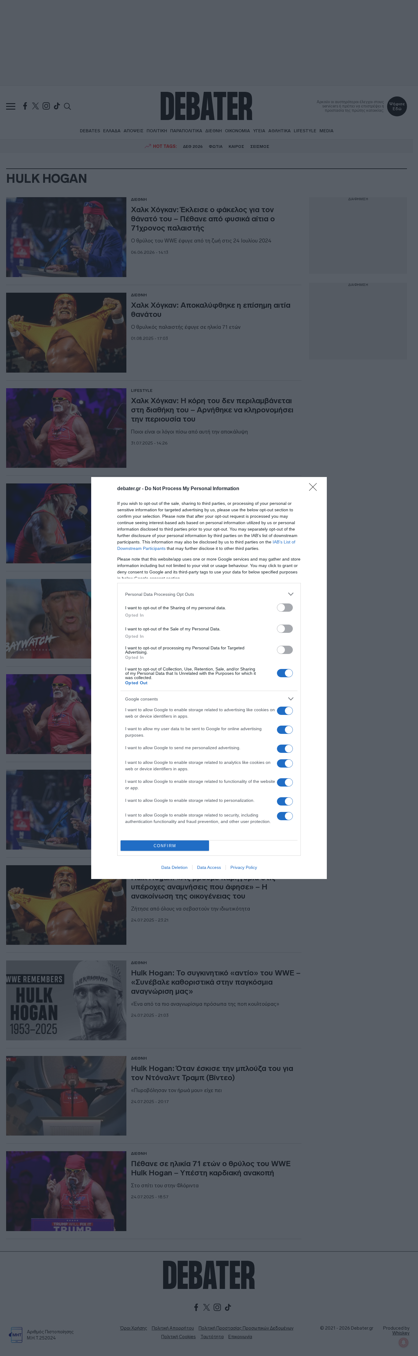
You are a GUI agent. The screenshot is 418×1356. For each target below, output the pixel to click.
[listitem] (209, 594)
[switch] (285, 607)
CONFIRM (165, 845)
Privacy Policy (243, 867)
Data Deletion (174, 867)
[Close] (315, 489)
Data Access (209, 867)
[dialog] (209, 678)
